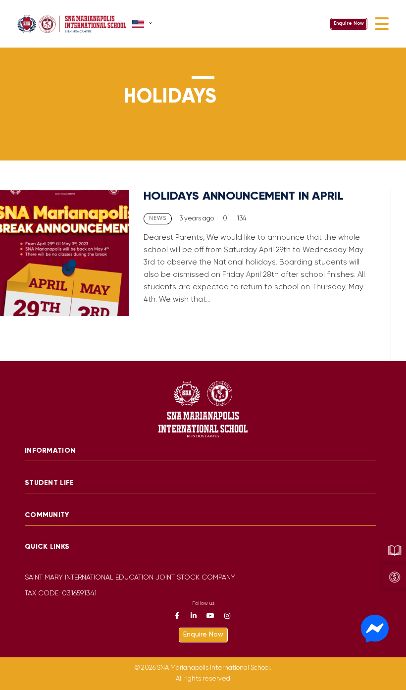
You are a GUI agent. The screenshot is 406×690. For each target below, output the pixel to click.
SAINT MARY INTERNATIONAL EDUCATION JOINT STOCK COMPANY (130, 578)
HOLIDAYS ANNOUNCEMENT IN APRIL (244, 196)
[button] (143, 24)
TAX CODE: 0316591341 (61, 593)
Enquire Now (349, 23)
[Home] (71, 24)
